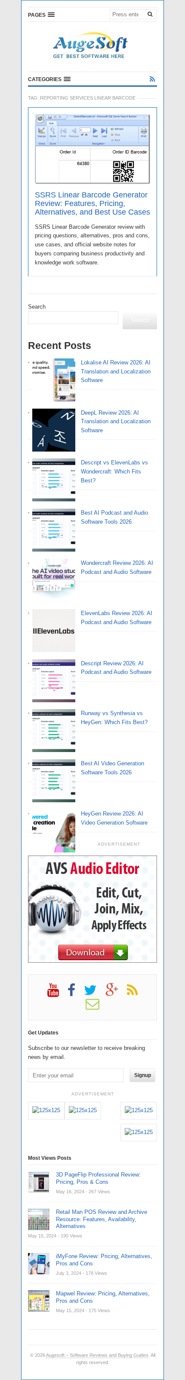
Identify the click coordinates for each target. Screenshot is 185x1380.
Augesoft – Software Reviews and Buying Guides (97, 1355)
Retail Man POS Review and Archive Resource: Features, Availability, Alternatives (101, 1219)
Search (37, 306)
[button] (41, 14)
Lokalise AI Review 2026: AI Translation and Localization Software (116, 371)
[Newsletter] (97, 1007)
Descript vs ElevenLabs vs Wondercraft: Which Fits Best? (114, 471)
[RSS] (152, 79)
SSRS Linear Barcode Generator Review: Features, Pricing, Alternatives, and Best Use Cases (92, 203)
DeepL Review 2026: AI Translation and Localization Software (116, 421)
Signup (142, 1075)
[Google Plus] (116, 993)
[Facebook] (76, 993)
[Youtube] (57, 993)
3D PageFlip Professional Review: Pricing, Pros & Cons (98, 1178)
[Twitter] (94, 993)
